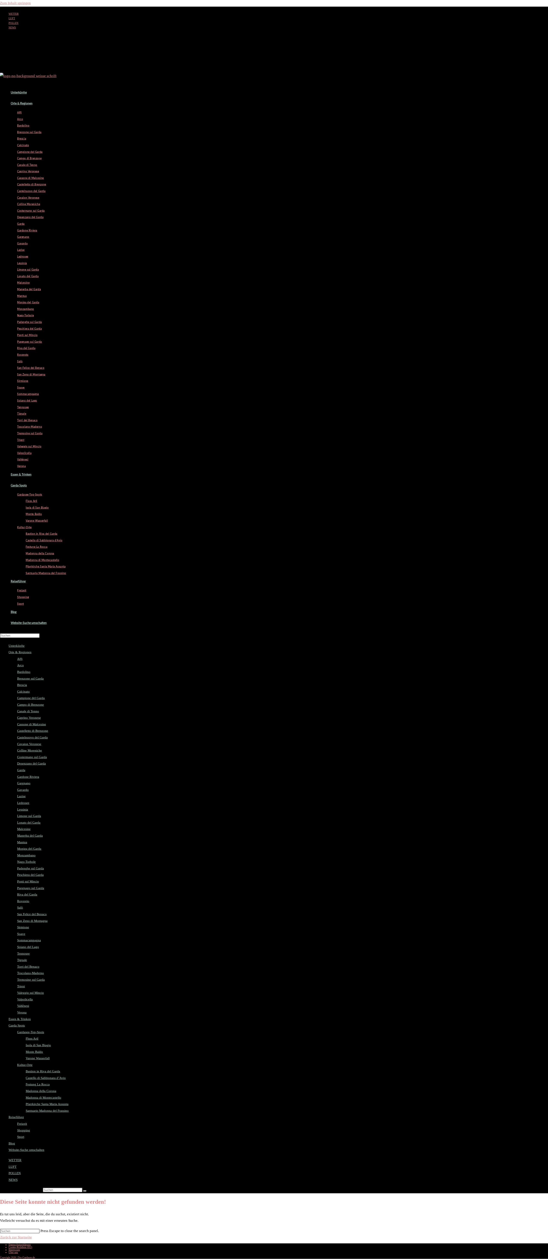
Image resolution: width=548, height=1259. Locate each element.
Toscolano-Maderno (30, 973)
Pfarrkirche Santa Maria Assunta (47, 1104)
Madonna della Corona (41, 1091)
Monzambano (26, 855)
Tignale (22, 960)
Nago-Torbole (26, 861)
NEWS (12, 27)
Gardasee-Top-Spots (30, 1032)
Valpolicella (25, 999)
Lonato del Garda (28, 822)
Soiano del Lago (28, 947)
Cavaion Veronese (29, 744)
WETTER (14, 13)
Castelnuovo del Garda (32, 737)
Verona (22, 1012)
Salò (20, 907)
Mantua (22, 842)
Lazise (21, 796)
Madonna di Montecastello (43, 1097)
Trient (21, 986)
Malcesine (24, 829)
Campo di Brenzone (30, 704)
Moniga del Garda (29, 848)
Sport (20, 1136)
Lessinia (22, 809)
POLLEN (13, 23)
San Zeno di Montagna (32, 921)
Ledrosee (23, 803)
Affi (19, 659)
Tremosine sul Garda (31, 979)
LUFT (12, 18)
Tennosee (23, 953)
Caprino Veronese (29, 717)
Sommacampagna (29, 940)
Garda (21, 770)
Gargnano (23, 783)
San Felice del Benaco (32, 914)
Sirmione (23, 927)
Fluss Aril (32, 1038)
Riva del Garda (27, 894)
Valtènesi (23, 1005)
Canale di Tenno (28, 711)
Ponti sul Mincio (28, 881)
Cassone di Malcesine (31, 724)
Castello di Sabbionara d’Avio (46, 1078)
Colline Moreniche (29, 750)
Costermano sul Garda (32, 757)
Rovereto (23, 901)
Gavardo (23, 790)
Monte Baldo (34, 1052)
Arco (20, 665)
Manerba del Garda (30, 835)
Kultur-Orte (25, 1065)
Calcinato (23, 691)
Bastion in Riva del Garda (43, 1071)
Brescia (22, 685)
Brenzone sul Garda (30, 678)
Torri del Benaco (28, 966)
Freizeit (22, 1123)
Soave (21, 934)
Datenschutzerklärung (20, 1244)
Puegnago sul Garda (30, 888)
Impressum (14, 1249)
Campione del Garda (31, 698)
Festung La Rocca (38, 1084)
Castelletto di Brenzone (32, 730)
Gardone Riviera (28, 776)
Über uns (13, 1252)
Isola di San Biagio (38, 1045)
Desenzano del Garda (31, 763)
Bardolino (23, 672)
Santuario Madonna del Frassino (47, 1110)
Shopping (23, 1130)
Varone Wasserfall (38, 1058)
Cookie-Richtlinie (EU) (20, 1247)
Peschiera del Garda (30, 875)
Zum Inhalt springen (15, 3)
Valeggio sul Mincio (30, 992)
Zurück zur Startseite (16, 1237)
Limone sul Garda (29, 816)
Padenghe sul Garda (30, 868)
